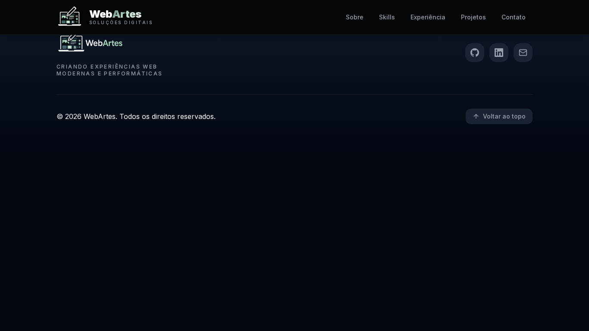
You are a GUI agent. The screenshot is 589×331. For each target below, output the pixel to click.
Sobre (354, 17)
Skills (387, 17)
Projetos (473, 17)
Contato (513, 17)
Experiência (427, 17)
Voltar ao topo (504, 116)
